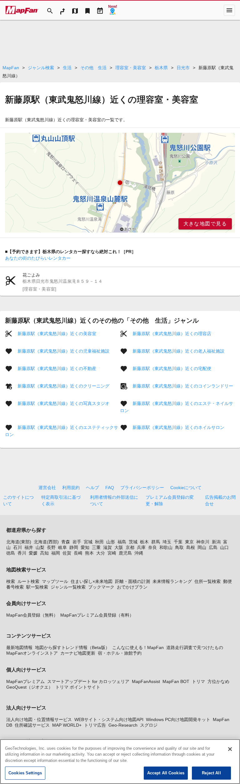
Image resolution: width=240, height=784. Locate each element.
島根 (190, 547)
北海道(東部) (18, 541)
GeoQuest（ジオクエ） (29, 687)
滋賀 (107, 547)
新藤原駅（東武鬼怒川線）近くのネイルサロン (178, 427)
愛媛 (33, 553)
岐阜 (62, 547)
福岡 (55, 553)
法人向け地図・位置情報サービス (39, 719)
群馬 (155, 541)
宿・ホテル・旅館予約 (120, 653)
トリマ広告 (95, 725)
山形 (110, 541)
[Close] (230, 749)
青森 (65, 541)
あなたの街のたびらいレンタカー (38, 258)
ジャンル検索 (41, 67)
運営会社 (47, 487)
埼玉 (166, 541)
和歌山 (165, 547)
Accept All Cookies (165, 773)
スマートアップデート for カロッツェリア (88, 681)
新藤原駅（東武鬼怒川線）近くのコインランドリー (182, 385)
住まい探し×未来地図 (91, 581)
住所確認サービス (32, 725)
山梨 (40, 547)
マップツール (55, 581)
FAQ (109, 487)
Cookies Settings (25, 773)
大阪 (118, 547)
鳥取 (179, 547)
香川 (22, 553)
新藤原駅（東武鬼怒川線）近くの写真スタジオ (63, 403)
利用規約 (71, 487)
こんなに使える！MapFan (138, 647)
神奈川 (202, 541)
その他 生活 (93, 67)
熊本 (89, 553)
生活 (67, 67)
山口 (224, 547)
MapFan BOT (175, 681)
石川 (17, 547)
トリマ (198, 681)
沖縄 (138, 553)
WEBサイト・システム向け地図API (108, 719)
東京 (189, 541)
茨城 (133, 541)
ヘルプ (92, 487)
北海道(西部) (46, 541)
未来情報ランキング (172, 581)
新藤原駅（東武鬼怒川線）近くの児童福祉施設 (63, 351)
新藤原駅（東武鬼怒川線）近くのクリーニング (63, 385)
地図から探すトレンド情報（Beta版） (72, 647)
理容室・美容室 (130, 67)
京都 (130, 547)
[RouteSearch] (62, 10)
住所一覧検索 (207, 581)
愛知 (85, 547)
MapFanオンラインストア (32, 653)
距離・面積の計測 (132, 581)
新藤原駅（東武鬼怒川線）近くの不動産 (57, 368)
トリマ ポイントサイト (77, 687)
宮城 (88, 541)
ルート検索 (28, 581)
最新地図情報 (19, 647)
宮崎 (112, 553)
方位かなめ (218, 681)
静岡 (73, 547)
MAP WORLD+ (67, 725)
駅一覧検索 (37, 586)
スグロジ (149, 725)
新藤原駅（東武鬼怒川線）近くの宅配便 (171, 368)
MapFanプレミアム (25, 681)
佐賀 (66, 553)
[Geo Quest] (112, 10)
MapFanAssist (146, 681)
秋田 (99, 541)
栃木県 (161, 67)
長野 (51, 547)
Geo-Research (123, 725)
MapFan (10, 67)
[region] (120, 183)
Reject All (211, 773)
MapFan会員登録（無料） (32, 615)
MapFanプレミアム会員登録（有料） (97, 615)
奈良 (152, 547)
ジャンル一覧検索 (68, 586)
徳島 (10, 553)
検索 (10, 581)
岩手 (76, 541)
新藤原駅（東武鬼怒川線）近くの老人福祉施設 (178, 351)
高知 (44, 553)
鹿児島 (125, 553)
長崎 (78, 553)
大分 (100, 553)
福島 (122, 541)
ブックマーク (101, 586)
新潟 (216, 541)
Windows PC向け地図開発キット (178, 719)
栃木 (144, 541)
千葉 (178, 541)
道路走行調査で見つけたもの (194, 647)
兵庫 (141, 547)
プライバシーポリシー (142, 487)
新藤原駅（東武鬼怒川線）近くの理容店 (171, 333)
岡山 (202, 547)
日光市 (183, 67)
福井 (28, 547)
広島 (213, 547)
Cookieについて (186, 487)
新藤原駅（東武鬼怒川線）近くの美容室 (57, 333)
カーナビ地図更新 (77, 653)
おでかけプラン (132, 586)
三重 (96, 547)
